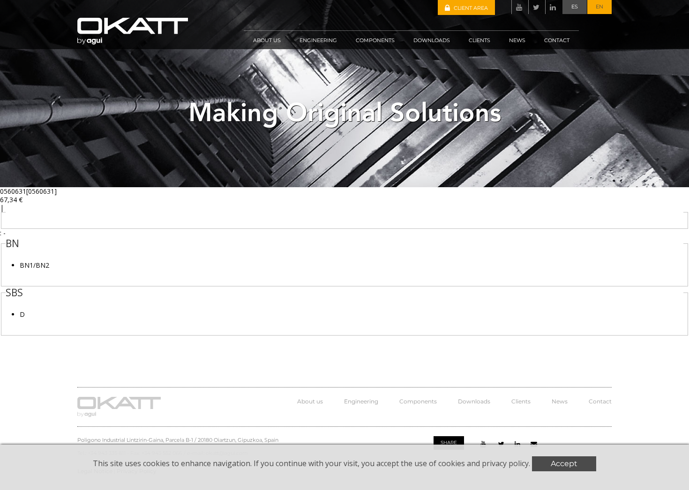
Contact (600, 401)
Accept (564, 463)
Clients (521, 401)
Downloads (474, 401)
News (560, 401)
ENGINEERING (318, 40)
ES (574, 6)
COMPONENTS (375, 40)
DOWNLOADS (431, 40)
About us (310, 401)
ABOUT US (267, 40)
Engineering (361, 401)
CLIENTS (479, 40)
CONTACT (556, 40)
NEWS (517, 40)
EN (599, 6)
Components (418, 401)
